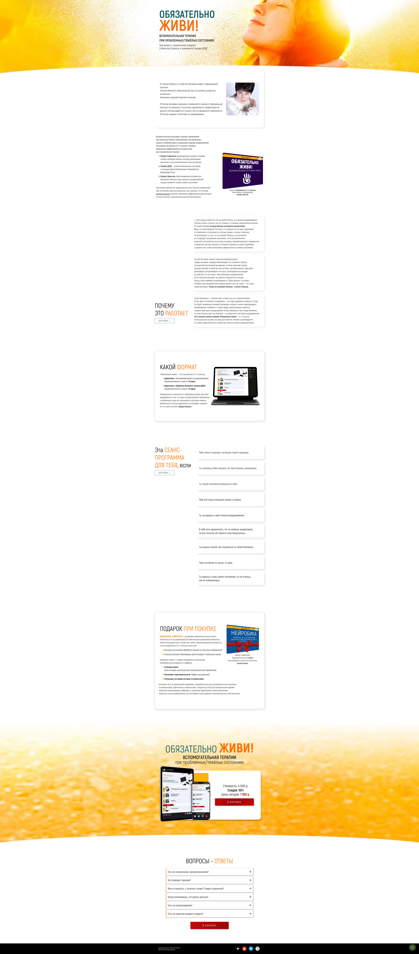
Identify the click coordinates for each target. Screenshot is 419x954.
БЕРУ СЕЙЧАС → (165, 321)
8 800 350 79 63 (176, 948)
